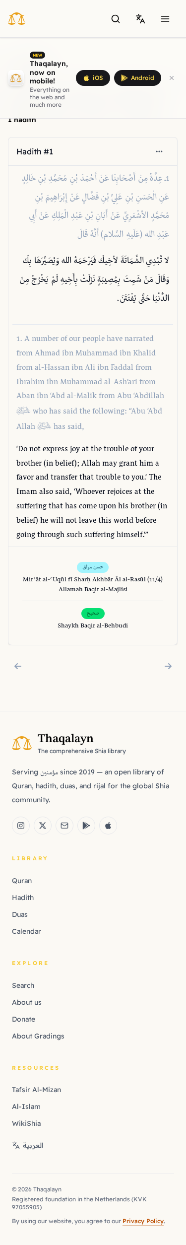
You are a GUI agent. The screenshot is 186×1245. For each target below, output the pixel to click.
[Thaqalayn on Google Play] (86, 825)
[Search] (115, 19)
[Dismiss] (171, 77)
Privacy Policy (143, 1221)
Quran (22, 880)
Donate (23, 1019)
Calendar (26, 931)
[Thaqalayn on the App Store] (108, 825)
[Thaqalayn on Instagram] (21, 825)
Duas (20, 914)
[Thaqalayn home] (19, 18)
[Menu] (165, 19)
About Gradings (38, 1036)
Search (23, 985)
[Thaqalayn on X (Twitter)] (43, 825)
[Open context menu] (160, 151)
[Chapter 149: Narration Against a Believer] (18, 666)
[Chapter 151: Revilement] (168, 666)
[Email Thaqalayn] (64, 825)
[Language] (140, 19)
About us (27, 1002)
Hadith (23, 897)
